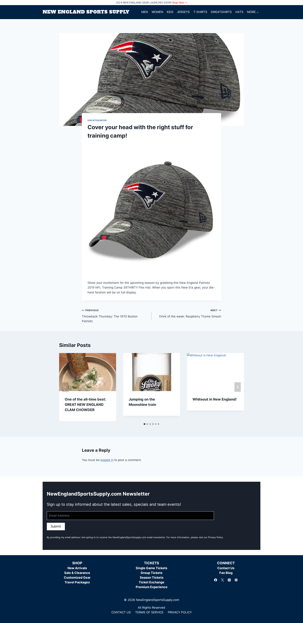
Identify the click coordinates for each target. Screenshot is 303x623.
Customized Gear (77, 577)
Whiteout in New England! (215, 399)
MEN (144, 12)
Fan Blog (226, 573)
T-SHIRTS (200, 12)
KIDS (170, 12)
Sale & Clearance (77, 573)
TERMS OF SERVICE (149, 612)
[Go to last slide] (65, 387)
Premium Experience (151, 587)
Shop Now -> (179, 2)
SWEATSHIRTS (221, 12)
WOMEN (157, 12)
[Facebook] (215, 580)
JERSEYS (183, 12)
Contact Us (225, 568)
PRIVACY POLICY (180, 612)
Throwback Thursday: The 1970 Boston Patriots (110, 316)
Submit (56, 526)
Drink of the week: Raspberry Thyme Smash (190, 313)
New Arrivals (77, 568)
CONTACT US (121, 612)
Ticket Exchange (151, 582)
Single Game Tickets (151, 568)
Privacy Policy (215, 537)
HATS (239, 12)
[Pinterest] (236, 580)
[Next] (237, 387)
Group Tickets (151, 573)
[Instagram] (229, 580)
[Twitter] (222, 580)
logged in (106, 460)
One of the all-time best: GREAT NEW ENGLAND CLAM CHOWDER (85, 404)
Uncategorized (97, 120)
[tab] (144, 424)
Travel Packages (77, 582)
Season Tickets (151, 577)
